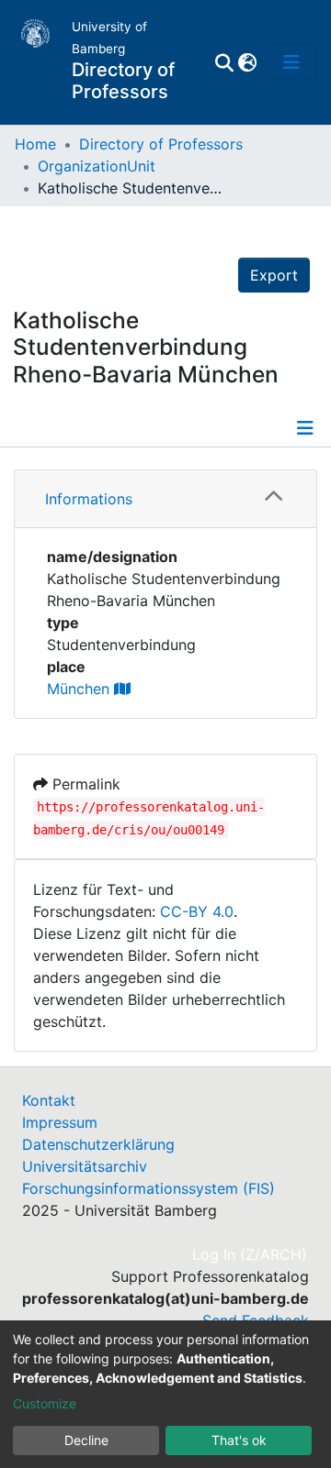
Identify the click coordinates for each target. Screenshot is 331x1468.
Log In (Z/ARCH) (250, 1254)
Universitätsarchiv (84, 1166)
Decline (86, 1440)
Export (274, 275)
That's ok (239, 1440)
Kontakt (48, 1100)
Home (35, 144)
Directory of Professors (161, 144)
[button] (246, 62)
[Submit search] (223, 62)
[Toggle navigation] (291, 62)
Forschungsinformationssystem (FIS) (148, 1188)
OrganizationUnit (96, 166)
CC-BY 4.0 (197, 911)
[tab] (165, 499)
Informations (88, 499)
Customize (44, 1403)
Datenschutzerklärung (98, 1144)
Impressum (59, 1122)
